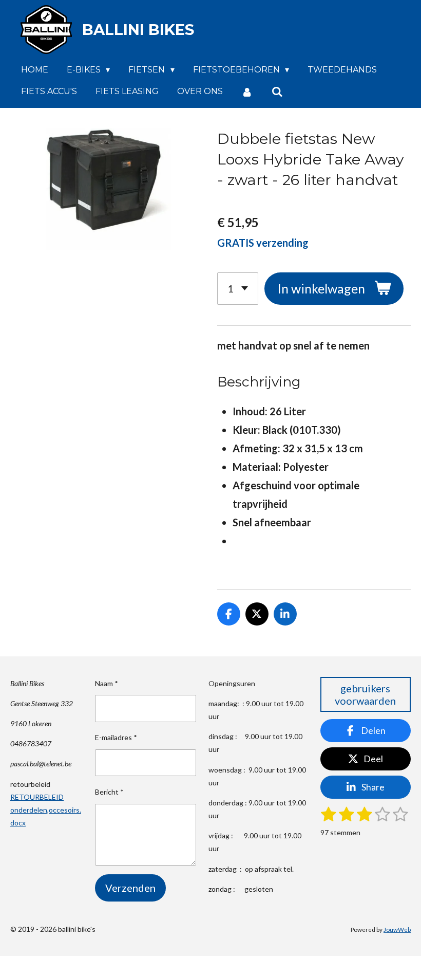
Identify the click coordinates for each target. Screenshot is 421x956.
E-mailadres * (116, 737)
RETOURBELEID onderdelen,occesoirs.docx (45, 810)
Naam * (106, 683)
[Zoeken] (276, 92)
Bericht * (109, 791)
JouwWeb (397, 929)
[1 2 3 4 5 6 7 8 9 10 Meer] (237, 288)
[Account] (247, 92)
